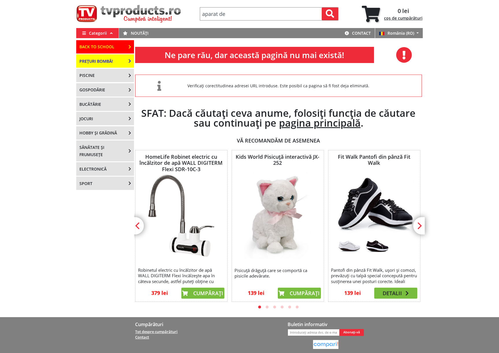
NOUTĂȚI (139, 33)
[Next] (419, 225)
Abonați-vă (351, 332)
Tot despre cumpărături (156, 331)
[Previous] (138, 225)
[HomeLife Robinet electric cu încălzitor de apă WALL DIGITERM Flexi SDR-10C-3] (181, 215)
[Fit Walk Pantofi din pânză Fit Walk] (374, 215)
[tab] (392, 14)
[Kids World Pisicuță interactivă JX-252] (277, 216)
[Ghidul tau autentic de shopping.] (325, 344)
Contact (361, 33)
